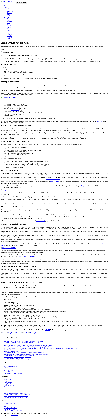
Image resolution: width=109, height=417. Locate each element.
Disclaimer (9, 34)
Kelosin (6, 367)
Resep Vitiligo (7, 381)
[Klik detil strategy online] (33, 333)
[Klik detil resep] (10, 333)
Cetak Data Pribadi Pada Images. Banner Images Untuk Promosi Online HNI (23, 341)
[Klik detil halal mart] (24, 333)
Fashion (9, 15)
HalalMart (9, 37)
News (8, 18)
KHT (8, 24)
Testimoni (9, 21)
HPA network (14, 415)
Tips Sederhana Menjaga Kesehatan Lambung (15, 397)
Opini (8, 23)
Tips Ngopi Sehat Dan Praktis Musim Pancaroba (16, 396)
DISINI (47, 330)
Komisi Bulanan (15, 110)
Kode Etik (9, 36)
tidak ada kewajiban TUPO (53, 179)
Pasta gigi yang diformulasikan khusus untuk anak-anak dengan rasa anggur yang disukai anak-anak (29, 347)
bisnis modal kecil (40, 221)
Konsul (9, 26)
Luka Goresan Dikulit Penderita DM (13, 410)
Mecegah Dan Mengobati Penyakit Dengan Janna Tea (17, 357)
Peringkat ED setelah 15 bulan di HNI (13, 358)
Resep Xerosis (7, 379)
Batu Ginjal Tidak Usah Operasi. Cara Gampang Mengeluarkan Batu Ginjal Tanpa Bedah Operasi (28, 345)
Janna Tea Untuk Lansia (10, 403)
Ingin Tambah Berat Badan (10, 408)
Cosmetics (9, 13)
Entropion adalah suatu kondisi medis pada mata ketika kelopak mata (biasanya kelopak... (26, 354)
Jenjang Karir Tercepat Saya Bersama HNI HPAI (16, 359)
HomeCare (10, 11)
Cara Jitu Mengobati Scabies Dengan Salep (15, 393)
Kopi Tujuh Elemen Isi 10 (10, 366)
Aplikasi (9, 27)
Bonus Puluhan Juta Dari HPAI (27, 256)
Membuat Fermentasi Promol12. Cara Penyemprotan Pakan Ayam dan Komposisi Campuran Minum (29, 344)
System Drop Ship (26, 107)
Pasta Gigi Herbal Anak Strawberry (13, 373)
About (8, 30)
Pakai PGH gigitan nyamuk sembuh (13, 349)
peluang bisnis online (78, 85)
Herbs (8, 8)
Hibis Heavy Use (8, 370)
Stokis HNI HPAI (54, 181)
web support (83, 186)
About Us (6, 28)
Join (8, 31)
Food (8, 10)
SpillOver (9, 38)
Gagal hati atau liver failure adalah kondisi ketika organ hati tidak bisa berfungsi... (24, 352)
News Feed (7, 17)
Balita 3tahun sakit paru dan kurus (12, 405)
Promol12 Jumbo (8, 372)
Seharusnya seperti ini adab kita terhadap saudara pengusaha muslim (21, 355)
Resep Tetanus (7, 386)
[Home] (6, 1)
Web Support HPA (28, 245)
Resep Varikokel (8, 382)
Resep (8, 20)
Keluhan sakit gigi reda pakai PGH (12, 351)
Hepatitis (6, 406)
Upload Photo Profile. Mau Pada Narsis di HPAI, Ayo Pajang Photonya (22, 342)
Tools (8, 14)
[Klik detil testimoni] (18, 333)
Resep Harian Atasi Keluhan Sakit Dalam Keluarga (17, 394)
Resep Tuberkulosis (9, 385)
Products (6, 7)
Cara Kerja (99, 121)
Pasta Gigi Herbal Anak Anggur (12, 369)
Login (8, 33)
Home (5, 5)
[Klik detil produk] (3, 333)
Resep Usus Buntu (8, 384)
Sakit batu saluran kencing (10, 409)
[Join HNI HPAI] (8, 97)
